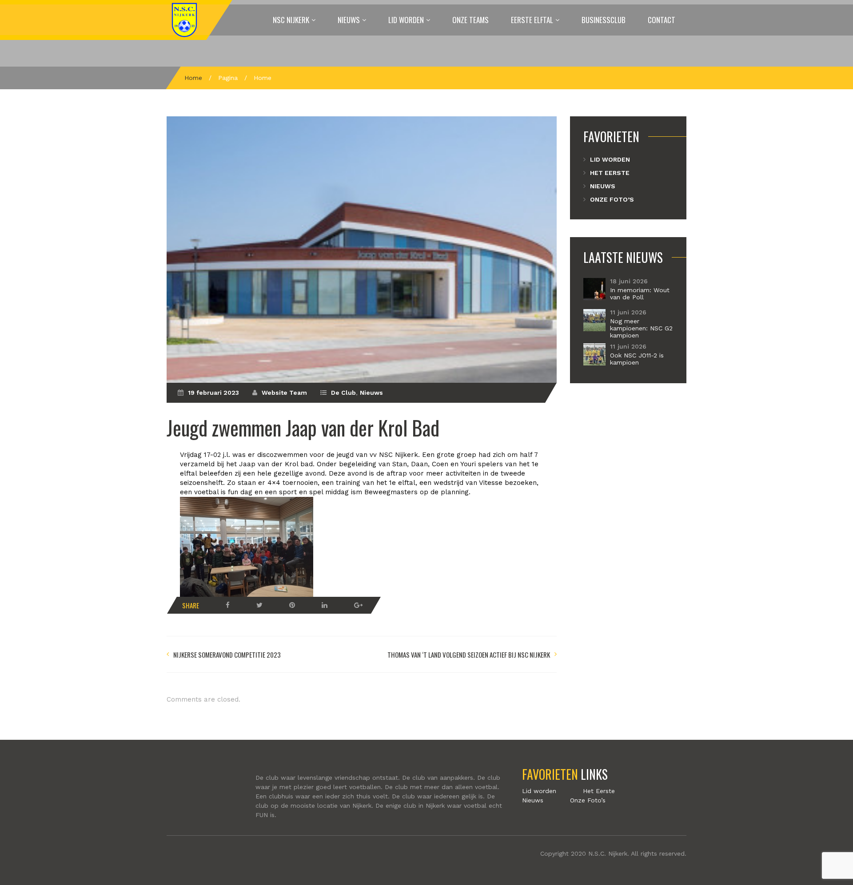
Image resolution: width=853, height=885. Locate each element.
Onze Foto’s (612, 199)
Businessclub (604, 19)
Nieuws (349, 19)
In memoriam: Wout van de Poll (640, 293)
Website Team (284, 392)
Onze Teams (470, 19)
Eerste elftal (532, 19)
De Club (343, 392)
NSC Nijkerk (291, 19)
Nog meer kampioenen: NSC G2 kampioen (641, 328)
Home (193, 77)
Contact (661, 19)
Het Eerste (610, 172)
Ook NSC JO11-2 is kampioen (637, 359)
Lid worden (406, 19)
